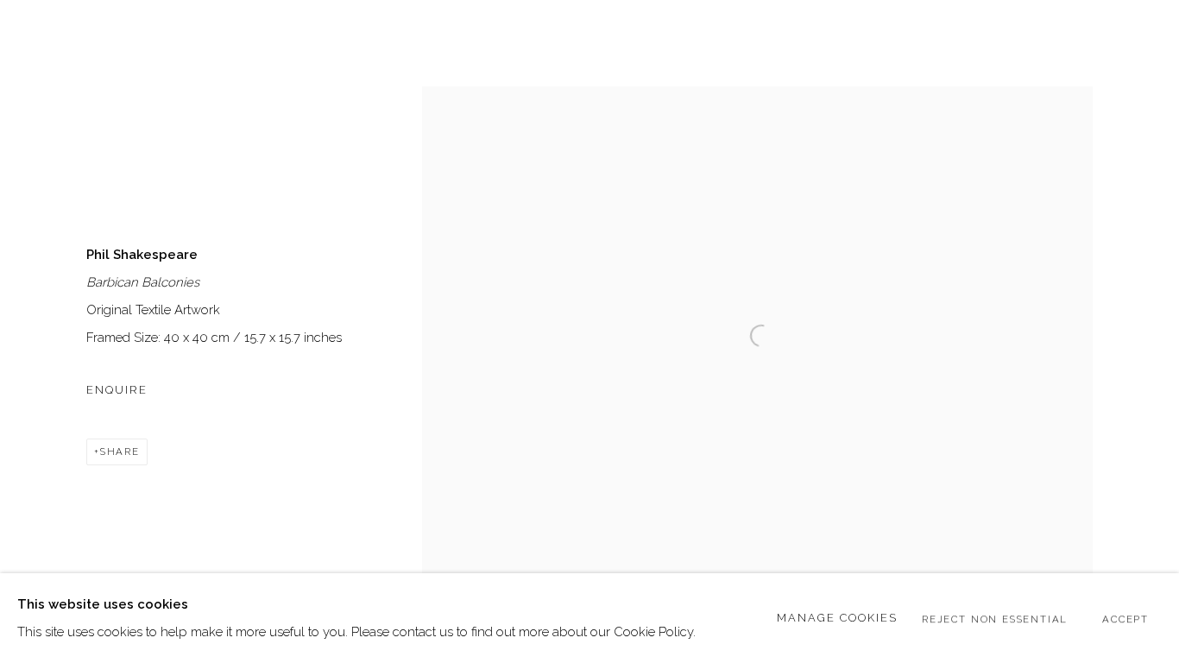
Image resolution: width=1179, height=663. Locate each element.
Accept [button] (1125, 619)
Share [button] (120, 451)
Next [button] (1142, 331)
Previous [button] (37, 331)
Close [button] (1140, 39)
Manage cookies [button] (837, 617)
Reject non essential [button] (995, 619)
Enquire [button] (117, 389)
